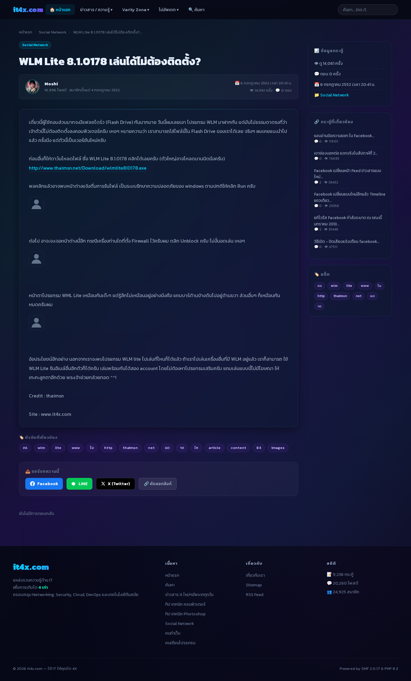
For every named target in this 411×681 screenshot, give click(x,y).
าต (319, 306)
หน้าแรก (25, 32)
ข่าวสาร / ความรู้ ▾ (96, 10)
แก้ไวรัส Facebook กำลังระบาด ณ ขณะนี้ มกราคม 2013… (348, 223)
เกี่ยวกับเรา (255, 575)
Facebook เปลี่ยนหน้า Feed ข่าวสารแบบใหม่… (347, 176)
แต (372, 296)
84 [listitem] (258, 447)
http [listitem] (108, 447)
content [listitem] (238, 447)
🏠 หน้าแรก (60, 10)
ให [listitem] (196, 447)
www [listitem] (76, 447)
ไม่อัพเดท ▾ (169, 10)
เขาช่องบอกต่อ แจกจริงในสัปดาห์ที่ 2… (346, 155)
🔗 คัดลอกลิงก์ (158, 484)
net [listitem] (151, 447)
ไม (379, 285)
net (358, 296)
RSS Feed (254, 595)
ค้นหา (170, 585)
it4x (28, 9)
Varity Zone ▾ (135, 10)
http (321, 296)
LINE (83, 484)
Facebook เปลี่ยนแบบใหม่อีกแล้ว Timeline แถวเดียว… (349, 200)
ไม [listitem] (92, 447)
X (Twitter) (119, 484)
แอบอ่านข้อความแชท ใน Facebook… (344, 138)
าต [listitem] (182, 447)
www (365, 285)
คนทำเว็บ (173, 633)
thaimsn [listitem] (130, 447)
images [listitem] (278, 447)
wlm (334, 285)
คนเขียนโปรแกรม (180, 643)
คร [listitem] (25, 447)
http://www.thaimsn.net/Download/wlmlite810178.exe (88, 167)
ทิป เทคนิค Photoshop (185, 614)
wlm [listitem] (41, 447)
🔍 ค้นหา (196, 10)
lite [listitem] (58, 447)
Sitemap (254, 585)
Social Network (52, 32)
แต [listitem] (167, 447)
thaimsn (340, 296)
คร (319, 285)
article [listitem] (215, 447)
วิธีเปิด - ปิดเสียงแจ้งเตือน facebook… (346, 243)
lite (349, 285)
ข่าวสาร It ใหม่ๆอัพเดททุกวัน (189, 595)
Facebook (47, 484)
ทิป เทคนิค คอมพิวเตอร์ (185, 604)
